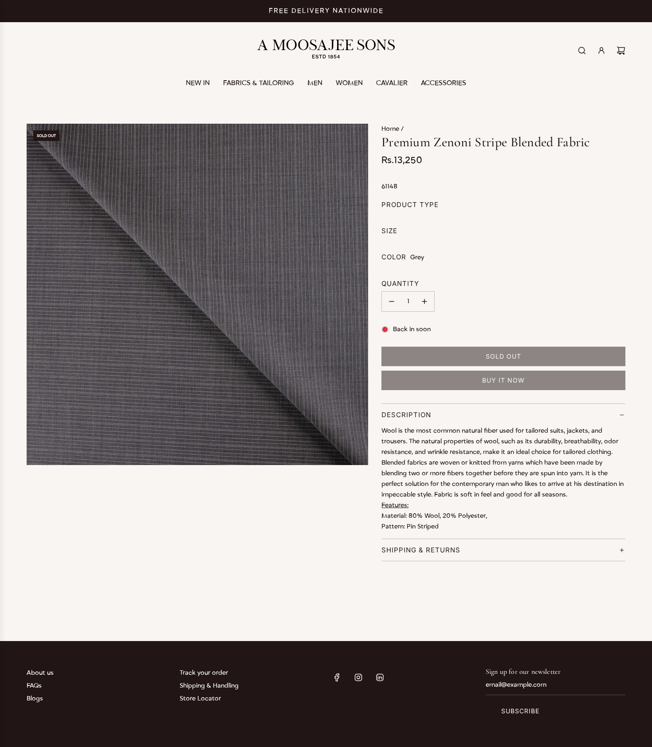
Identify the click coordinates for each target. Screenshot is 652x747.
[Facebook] (337, 677)
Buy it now (503, 380)
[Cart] (621, 50)
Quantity (400, 283)
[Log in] (601, 50)
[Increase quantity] (424, 301)
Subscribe (520, 711)
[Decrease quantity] (391, 301)
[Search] (582, 50)
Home (391, 129)
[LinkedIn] (379, 677)
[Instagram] (358, 677)
